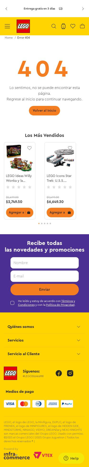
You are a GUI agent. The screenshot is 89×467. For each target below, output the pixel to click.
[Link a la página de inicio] (9, 37)
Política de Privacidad (60, 304)
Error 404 (23, 38)
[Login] (63, 26)
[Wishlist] (73, 26)
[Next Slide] (82, 8)
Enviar (44, 289)
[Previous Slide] (6, 8)
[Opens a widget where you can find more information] (71, 459)
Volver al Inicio (44, 110)
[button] (54, 26)
